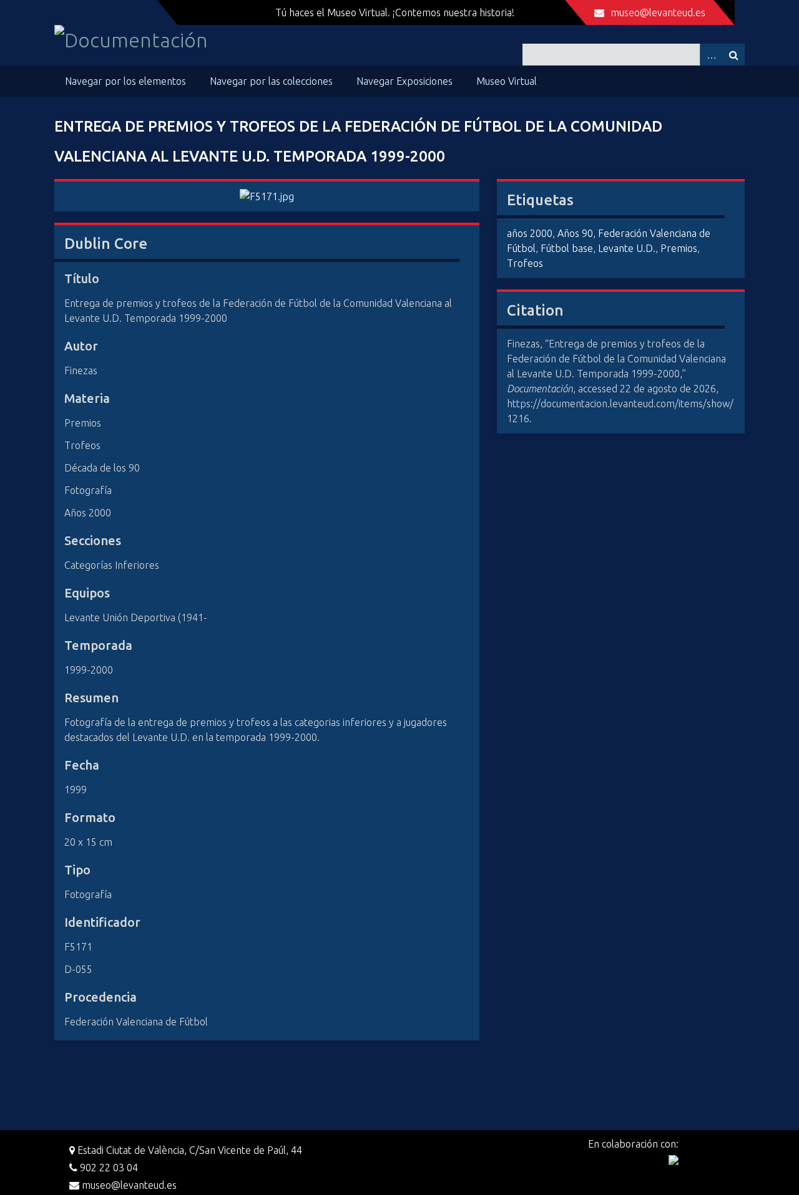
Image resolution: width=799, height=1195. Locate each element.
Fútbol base (567, 248)
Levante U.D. (626, 248)
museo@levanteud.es (657, 12)
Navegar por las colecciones (271, 81)
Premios (678, 248)
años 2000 (529, 233)
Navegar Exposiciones (404, 81)
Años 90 (575, 233)
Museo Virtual (506, 81)
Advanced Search (711, 54)
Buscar (733, 54)
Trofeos (525, 263)
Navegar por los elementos (125, 81)
